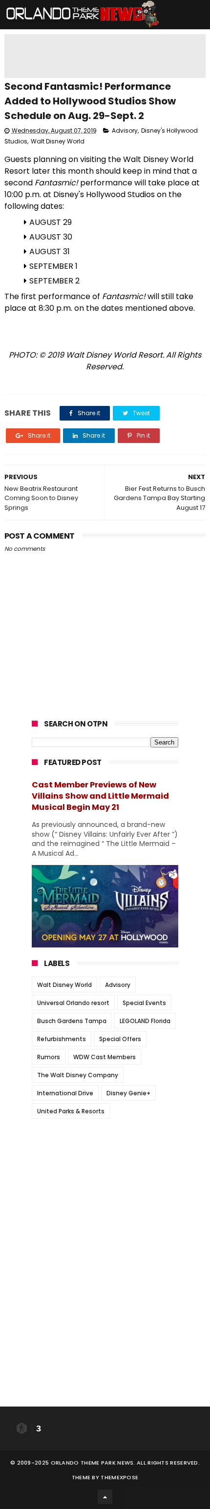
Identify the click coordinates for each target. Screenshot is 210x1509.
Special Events (144, 1003)
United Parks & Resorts (71, 1111)
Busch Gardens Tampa (71, 1021)
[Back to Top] (105, 1496)
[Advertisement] (105, 1187)
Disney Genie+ (128, 1093)
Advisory (125, 130)
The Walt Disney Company (77, 1075)
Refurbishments (61, 1039)
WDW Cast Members (104, 1057)
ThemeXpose (119, 1477)
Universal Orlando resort (73, 1003)
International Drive (65, 1093)
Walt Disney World (57, 141)
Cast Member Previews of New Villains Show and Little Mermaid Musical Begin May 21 (100, 796)
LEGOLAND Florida (145, 1021)
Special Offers (120, 1039)
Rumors (48, 1057)
